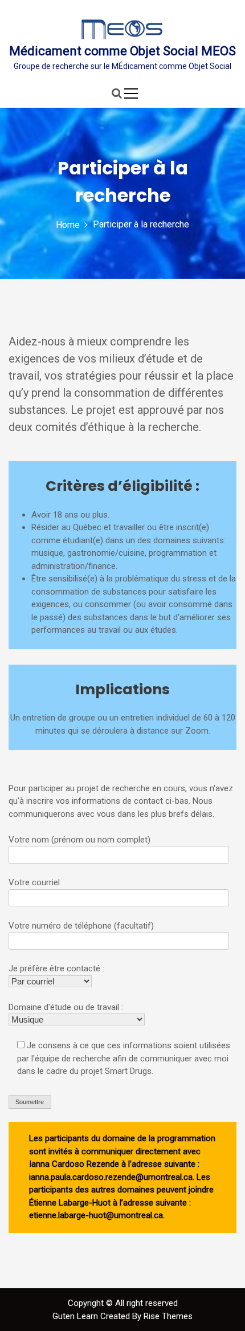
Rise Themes (168, 1316)
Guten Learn (76, 1316)
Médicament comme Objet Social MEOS (122, 51)
